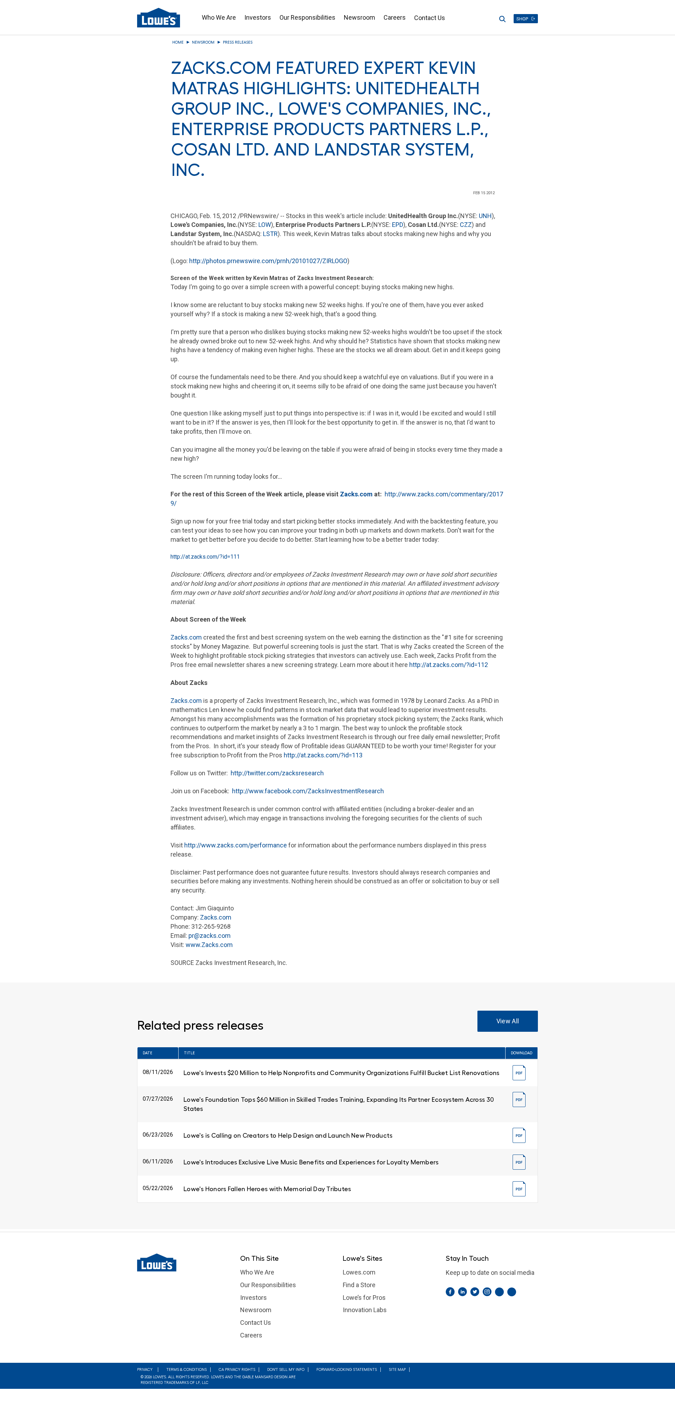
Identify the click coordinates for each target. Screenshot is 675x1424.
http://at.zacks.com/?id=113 (323, 755)
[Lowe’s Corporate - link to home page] (158, 17)
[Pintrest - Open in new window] (499, 1292)
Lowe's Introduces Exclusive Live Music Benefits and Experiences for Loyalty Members (311, 1162)
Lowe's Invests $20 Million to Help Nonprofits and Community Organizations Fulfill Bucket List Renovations (341, 1073)
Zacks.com (356, 494)
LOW (264, 224)
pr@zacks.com (209, 935)
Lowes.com (359, 1272)
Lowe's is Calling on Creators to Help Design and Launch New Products (288, 1135)
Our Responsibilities (307, 17)
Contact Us (429, 17)
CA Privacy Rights (237, 1369)
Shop (522, 18)
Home (178, 42)
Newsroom (359, 17)
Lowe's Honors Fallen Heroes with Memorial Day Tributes (267, 1189)
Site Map (397, 1369)
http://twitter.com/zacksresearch (277, 773)
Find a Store (359, 1285)
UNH (485, 216)
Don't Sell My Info (285, 1369)
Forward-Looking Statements (346, 1369)
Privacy (145, 1369)
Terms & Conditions (186, 1369)
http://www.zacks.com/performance (235, 845)
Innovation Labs (365, 1310)
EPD (397, 224)
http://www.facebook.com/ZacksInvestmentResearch (308, 791)
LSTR (270, 233)
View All (507, 1021)
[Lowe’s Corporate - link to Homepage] (183, 1262)
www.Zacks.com (209, 944)
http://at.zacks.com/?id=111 (205, 556)
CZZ (466, 224)
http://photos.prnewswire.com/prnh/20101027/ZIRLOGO (268, 261)
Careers (395, 17)
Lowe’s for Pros (364, 1297)
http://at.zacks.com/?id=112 (448, 664)
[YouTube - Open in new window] (511, 1292)
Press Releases (237, 42)
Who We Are (219, 17)
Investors (257, 17)
